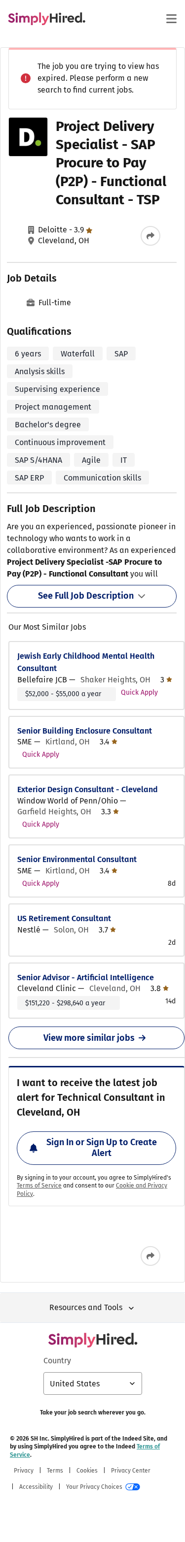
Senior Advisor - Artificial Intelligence (85, 977)
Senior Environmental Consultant (77, 859)
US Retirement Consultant (64, 918)
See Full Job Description (86, 595)
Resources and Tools (85, 1307)
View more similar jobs (89, 1037)
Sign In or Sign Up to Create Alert (101, 1147)
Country (57, 1360)
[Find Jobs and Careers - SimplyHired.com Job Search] (46, 18)
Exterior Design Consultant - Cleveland (87, 789)
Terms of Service (39, 1185)
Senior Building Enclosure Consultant (84, 731)
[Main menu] (171, 19)
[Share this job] (150, 236)
